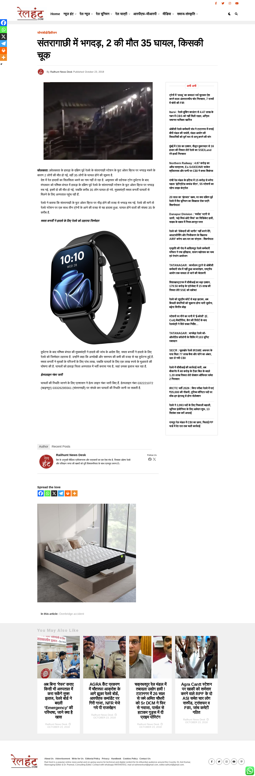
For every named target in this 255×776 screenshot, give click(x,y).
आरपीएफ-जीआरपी (145, 14)
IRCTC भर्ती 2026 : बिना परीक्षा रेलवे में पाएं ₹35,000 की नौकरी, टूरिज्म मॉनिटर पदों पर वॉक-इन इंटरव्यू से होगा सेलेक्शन (191, 392)
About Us (49, 758)
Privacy (105, 758)
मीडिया (167, 14)
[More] (74, 493)
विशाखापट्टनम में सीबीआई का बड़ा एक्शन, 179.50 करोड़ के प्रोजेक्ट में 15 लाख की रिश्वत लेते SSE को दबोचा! (190, 286)
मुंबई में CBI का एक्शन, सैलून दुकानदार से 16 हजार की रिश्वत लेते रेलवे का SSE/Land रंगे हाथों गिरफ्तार (191, 150)
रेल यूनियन (102, 14)
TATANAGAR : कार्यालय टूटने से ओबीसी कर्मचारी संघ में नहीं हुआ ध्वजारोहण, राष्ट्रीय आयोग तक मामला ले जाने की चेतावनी (191, 269)
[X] (54, 493)
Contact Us (145, 758)
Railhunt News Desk (61, 71)
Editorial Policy (92, 758)
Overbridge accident (71, 614)
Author (43, 446)
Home (55, 14)
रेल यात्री (121, 14)
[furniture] (86, 601)
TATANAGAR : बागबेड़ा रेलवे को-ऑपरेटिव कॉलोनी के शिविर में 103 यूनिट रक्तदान (189, 337)
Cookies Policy (130, 758)
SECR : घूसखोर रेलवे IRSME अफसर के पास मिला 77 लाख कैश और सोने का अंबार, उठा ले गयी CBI (190, 354)
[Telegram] (61, 493)
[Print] (68, 493)
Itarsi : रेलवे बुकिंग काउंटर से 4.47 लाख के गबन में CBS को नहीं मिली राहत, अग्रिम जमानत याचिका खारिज (191, 116)
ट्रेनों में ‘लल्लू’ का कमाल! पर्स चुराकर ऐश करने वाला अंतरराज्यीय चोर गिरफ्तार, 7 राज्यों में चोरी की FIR (191, 99)
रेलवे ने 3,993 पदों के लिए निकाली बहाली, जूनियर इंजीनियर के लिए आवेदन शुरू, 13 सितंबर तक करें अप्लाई (190, 409)
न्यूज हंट (68, 14)
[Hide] (1, 64)
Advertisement (62, 758)
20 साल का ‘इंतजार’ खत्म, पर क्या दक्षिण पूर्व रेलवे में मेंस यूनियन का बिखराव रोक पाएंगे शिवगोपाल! (191, 201)
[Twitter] (154, 459)
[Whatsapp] (47, 493)
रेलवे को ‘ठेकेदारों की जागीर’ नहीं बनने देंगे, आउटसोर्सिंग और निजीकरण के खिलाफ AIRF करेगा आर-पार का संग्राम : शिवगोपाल (191, 235)
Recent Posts (61, 446)
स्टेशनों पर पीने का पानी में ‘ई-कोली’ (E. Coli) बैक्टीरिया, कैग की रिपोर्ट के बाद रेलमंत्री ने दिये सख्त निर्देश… (188, 320)
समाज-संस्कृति (186, 14)
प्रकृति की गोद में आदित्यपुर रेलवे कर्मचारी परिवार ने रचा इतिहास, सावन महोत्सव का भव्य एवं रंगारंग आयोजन (191, 252)
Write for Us (78, 758)
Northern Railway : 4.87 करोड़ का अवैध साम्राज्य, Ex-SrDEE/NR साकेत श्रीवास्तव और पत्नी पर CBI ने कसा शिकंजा (191, 167)
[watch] (98, 347)
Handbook (116, 758)
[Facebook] (150, 459)
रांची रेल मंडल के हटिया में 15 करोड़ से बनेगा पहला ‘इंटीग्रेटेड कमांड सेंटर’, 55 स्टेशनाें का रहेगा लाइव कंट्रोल (191, 184)
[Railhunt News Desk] (46, 467)
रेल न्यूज (85, 14)
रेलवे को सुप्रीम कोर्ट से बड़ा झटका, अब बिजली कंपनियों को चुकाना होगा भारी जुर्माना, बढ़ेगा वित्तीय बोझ (191, 303)
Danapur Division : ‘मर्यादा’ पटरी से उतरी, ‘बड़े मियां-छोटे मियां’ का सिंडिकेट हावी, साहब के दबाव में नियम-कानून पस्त (191, 218)
